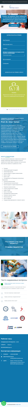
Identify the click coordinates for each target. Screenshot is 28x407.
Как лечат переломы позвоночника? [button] (12, 292)
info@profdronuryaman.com (16, 358)
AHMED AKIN (18, 404)
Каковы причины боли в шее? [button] (11, 300)
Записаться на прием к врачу (14, 72)
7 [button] (19, 109)
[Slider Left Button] (1, 245)
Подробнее (14, 25)
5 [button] (15, 109)
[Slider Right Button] (27, 245)
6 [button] (17, 109)
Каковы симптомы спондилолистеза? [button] (12, 296)
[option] (14, 93)
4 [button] (13, 109)
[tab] (14, 284)
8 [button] (20, 109)
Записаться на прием (9, 146)
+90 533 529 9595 (14, 354)
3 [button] (11, 109)
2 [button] (9, 109)
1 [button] (7, 109)
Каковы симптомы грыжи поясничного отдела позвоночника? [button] (14, 284)
